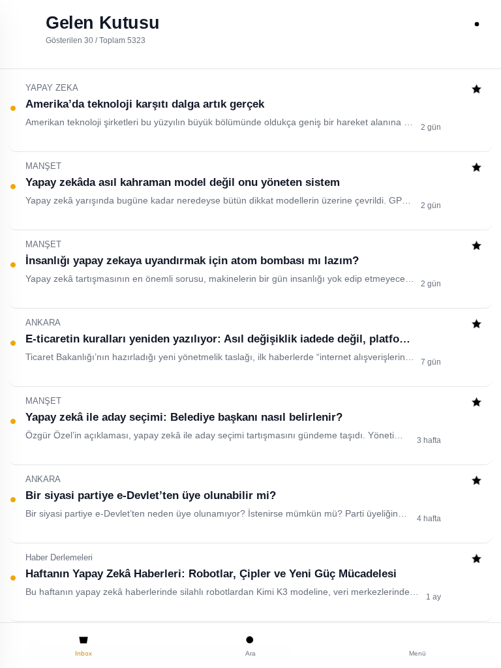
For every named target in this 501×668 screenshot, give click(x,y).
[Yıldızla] (476, 90)
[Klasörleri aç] (24, 24)
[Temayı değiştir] (476, 24)
